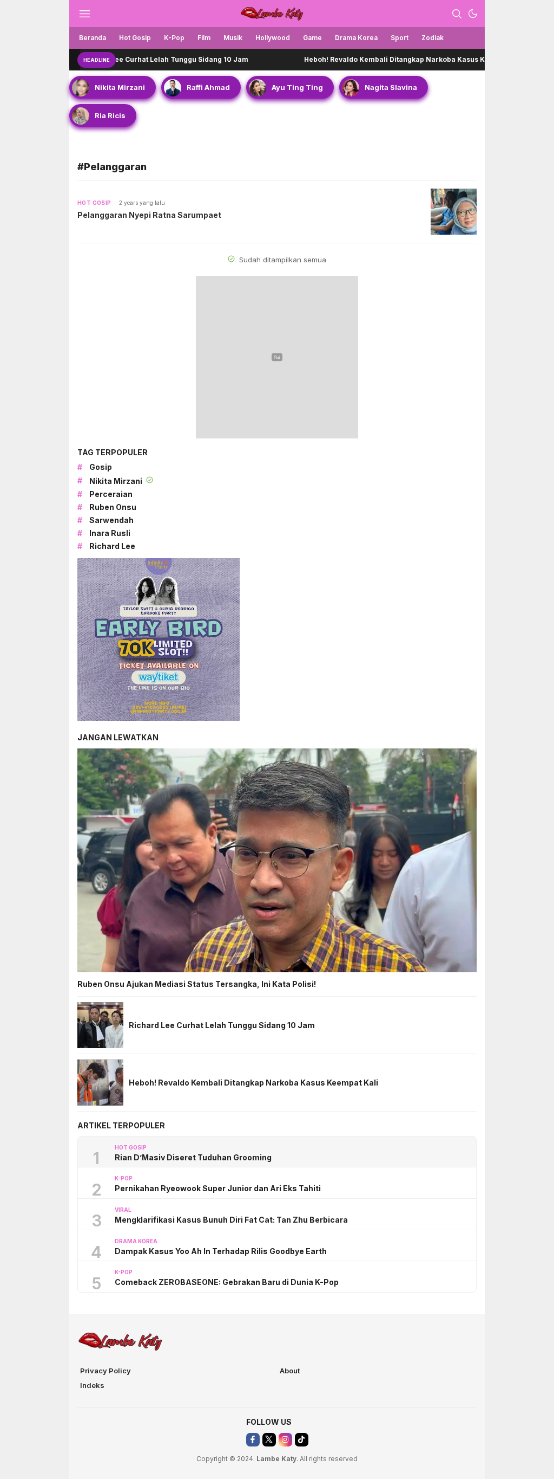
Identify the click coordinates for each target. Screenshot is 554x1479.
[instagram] (285, 1439)
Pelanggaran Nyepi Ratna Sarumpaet (149, 214)
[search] (457, 13)
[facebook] (253, 1439)
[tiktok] (301, 1439)
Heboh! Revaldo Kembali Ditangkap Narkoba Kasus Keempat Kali (375, 59)
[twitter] (269, 1439)
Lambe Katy (276, 1459)
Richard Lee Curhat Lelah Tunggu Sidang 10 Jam (125, 59)
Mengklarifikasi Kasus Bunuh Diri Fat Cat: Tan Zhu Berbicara (231, 1219)
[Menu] (84, 13)
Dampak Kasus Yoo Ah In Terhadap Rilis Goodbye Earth (221, 1251)
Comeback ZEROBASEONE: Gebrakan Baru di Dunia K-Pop (227, 1282)
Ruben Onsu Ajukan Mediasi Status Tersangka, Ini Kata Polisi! (196, 984)
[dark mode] (473, 13)
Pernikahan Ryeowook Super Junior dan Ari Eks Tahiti (218, 1188)
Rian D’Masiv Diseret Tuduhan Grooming (193, 1157)
